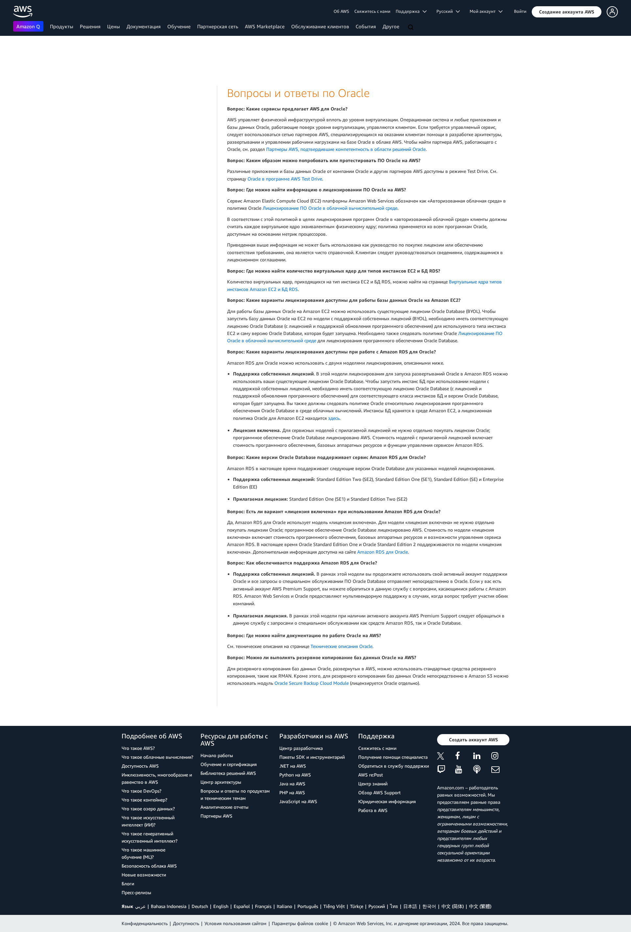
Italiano (284, 906)
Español (242, 906)
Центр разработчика (301, 748)
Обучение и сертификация (228, 764)
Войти (520, 11)
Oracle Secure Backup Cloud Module (311, 683)
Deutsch (200, 906)
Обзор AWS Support (379, 792)
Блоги (128, 883)
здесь (333, 418)
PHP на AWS (292, 792)
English (220, 906)
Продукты (61, 26)
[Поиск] (411, 27)
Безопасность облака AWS (149, 866)
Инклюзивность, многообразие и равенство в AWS (157, 778)
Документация (144, 26)
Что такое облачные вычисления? (157, 757)
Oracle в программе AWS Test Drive (284, 178)
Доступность (186, 923)
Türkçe (356, 906)
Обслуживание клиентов (320, 26)
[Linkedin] (482, 757)
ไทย (394, 906)
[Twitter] (446, 757)
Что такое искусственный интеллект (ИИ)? (148, 821)
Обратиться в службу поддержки (393, 766)
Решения (90, 26)
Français (263, 906)
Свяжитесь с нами (372, 11)
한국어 (429, 906)
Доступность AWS (140, 766)
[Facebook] (464, 757)
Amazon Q (28, 26)
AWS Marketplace (265, 26)
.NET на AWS (292, 766)
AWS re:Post (370, 774)
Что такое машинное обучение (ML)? (143, 853)
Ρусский (376, 906)
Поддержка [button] (409, 11)
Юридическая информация (387, 801)
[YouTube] (464, 769)
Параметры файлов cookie (300, 923)
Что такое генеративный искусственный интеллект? (149, 837)
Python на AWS (295, 774)
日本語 (410, 906)
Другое (391, 26)
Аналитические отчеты (224, 807)
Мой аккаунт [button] (484, 11)
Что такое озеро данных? (148, 808)
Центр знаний (372, 783)
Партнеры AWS (216, 816)
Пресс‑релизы (136, 892)
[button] (566, 11)
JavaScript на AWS (298, 801)
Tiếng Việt (334, 906)
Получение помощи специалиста (393, 757)
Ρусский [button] (446, 11)
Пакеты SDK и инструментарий (312, 757)
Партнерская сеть (217, 26)
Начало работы (216, 755)
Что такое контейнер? (144, 799)
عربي (140, 906)
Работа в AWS (372, 810)
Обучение (179, 26)
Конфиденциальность (145, 923)
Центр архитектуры (220, 782)
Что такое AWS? (138, 748)
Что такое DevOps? (141, 791)
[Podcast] (482, 769)
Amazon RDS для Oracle (382, 552)
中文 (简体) (452, 906)
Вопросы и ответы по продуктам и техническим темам (235, 794)
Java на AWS (292, 783)
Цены (113, 26)
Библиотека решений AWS (228, 773)
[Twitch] (446, 769)
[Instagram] (500, 757)
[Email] (500, 769)
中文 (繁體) (480, 906)
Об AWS (341, 11)
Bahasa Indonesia (168, 906)
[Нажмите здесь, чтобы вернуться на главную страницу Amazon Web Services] (23, 11)
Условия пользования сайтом (235, 923)
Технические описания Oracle (341, 646)
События (366, 26)
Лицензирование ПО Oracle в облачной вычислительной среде (330, 208)
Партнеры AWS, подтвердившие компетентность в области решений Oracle (346, 149)
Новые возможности (144, 874)
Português (307, 906)
